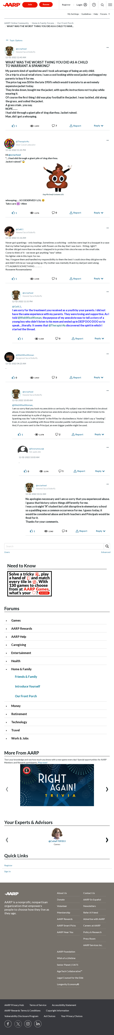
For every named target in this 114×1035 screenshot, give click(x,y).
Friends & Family (26, 676)
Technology (19, 722)
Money (16, 706)
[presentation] (7, 787)
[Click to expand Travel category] (7, 730)
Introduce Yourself (27, 686)
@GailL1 (16, 306)
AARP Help (18, 636)
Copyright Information (57, 1010)
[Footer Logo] (23, 893)
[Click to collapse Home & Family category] (7, 669)
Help (94, 4)
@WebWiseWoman (30, 317)
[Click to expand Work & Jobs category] (7, 738)
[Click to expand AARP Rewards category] (7, 629)
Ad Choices (49, 1016)
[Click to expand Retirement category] (7, 714)
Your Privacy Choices (72, 1016)
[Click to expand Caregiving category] (7, 645)
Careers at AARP (91, 925)
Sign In (7, 871)
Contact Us (89, 893)
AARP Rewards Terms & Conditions (22, 1010)
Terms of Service (37, 1005)
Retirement (19, 714)
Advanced (105, 552)
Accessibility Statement (64, 1005)
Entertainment (21, 653)
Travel (15, 730)
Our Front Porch (26, 696)
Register (66, 4)
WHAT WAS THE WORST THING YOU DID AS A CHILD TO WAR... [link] (40, 26)
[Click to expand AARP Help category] (7, 637)
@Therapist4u (57, 325)
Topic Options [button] (16, 40)
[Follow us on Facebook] (8, 1024)
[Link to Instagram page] (28, 1024)
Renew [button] (46, 4)
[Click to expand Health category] (7, 661)
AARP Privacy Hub (14, 1005)
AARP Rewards (21, 628)
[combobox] (57, 546)
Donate (61, 899)
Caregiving (18, 644)
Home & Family (21, 669)
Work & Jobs (19, 738)
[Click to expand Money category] (7, 706)
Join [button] (30, 4)
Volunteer (62, 906)
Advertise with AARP (94, 919)
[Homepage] (12, 5)
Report (77, 125)
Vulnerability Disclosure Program (21, 1016)
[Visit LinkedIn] (38, 1024)
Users (7, 552)
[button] (102, 5)
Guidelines (86, 14)
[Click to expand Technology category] (7, 722)
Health (15, 661)
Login (79, 4)
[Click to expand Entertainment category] (7, 653)
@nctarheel (14, 154)
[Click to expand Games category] (7, 620)
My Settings (73, 14)
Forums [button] (103, 14)
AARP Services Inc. (92, 945)
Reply (97, 125)
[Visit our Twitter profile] (18, 1024)
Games (16, 620)
